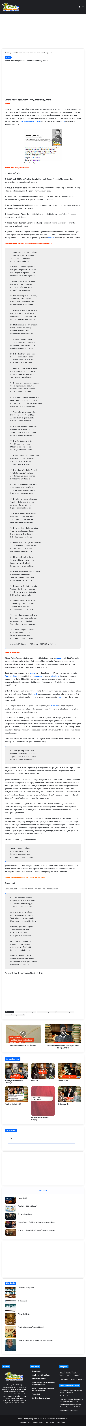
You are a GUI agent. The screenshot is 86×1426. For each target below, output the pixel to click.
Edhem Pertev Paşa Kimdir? (46, 1012)
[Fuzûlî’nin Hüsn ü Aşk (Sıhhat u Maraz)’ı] (10, 1332)
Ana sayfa (23, 1422)
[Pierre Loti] (43, 1071)
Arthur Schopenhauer (25, 1214)
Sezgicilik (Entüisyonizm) (26, 1288)
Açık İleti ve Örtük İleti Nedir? (27, 1206)
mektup (51, 238)
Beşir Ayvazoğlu (63, 1104)
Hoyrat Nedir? (22, 1198)
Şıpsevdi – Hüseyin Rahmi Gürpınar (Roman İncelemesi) (36, 1230)
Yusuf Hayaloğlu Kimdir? (13, 1104)
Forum (58, 1422)
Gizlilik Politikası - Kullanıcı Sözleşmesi (56, 1419)
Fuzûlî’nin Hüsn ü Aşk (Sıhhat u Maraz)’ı (31, 1327)
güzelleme (55, 676)
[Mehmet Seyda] (69, 1071)
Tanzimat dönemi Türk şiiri (30, 121)
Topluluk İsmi (22, 1301)
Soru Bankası (64, 1379)
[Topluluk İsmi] (10, 1306)
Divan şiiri (54, 706)
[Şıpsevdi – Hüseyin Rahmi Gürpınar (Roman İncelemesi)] (10, 1232)
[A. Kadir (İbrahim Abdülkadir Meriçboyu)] (16, 1071)
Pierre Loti (34, 1081)
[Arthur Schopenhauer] (10, 1216)
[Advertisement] (43, 31)
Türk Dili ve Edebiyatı (76, 1379)
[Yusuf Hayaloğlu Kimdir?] (16, 1094)
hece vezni (38, 676)
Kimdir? (16, 53)
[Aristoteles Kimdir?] (10, 1319)
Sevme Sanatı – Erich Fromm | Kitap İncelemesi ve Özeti (36, 1222)
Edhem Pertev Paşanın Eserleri (15, 1015)
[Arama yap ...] (80, 8)
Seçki (29, 1422)
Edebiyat (35, 1422)
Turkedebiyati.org (28, 1419)
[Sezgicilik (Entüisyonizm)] (10, 1292)
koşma (32, 673)
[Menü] (83, 8)
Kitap (75, 1372)
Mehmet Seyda (63, 1081)
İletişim (63, 1422)
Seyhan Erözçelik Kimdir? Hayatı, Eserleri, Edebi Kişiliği (35, 1340)
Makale (62, 1375)
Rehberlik (76, 1375)
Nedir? (69, 1375)
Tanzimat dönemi (12, 676)
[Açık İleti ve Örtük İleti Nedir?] (10, 1208)
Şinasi (62, 121)
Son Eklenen (43, 1190)
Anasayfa (9, 53)
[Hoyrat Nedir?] (10, 1200)
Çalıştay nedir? (64, 1396)
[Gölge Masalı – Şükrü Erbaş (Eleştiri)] (43, 1101)
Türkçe (41, 1422)
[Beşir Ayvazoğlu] (69, 1094)
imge (59, 697)
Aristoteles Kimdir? (24, 1314)
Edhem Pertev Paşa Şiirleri (65, 1012)
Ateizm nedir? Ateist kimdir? (69, 1410)
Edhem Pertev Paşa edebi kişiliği (25, 1012)
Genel (61, 1372)
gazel (34, 694)
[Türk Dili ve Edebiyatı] (11, 7)
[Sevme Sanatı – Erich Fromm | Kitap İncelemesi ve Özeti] (10, 1224)
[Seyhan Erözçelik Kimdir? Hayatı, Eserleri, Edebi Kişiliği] (10, 1345)
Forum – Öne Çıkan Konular (69, 1386)
